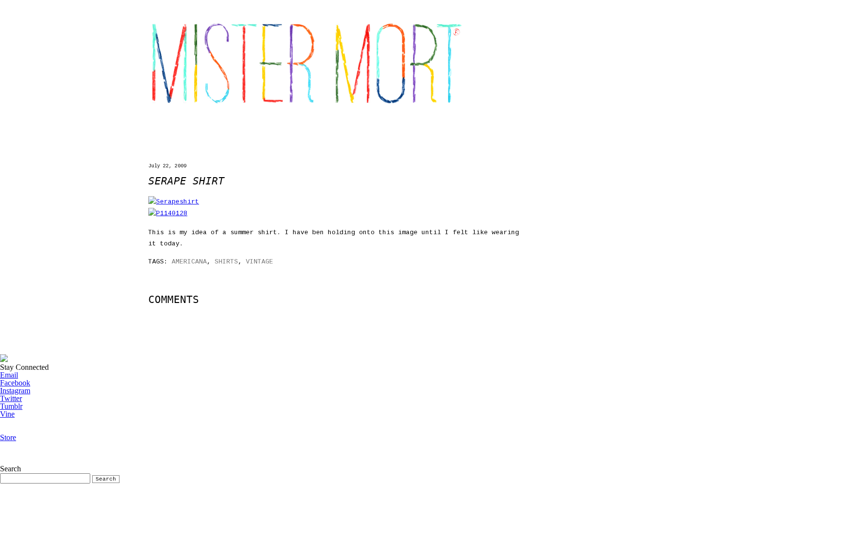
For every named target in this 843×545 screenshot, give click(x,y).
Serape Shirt (186, 181)
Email (9, 375)
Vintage (259, 261)
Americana (189, 261)
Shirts (226, 261)
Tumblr (11, 406)
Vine (7, 414)
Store (8, 437)
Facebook (15, 383)
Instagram (15, 390)
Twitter (11, 398)
